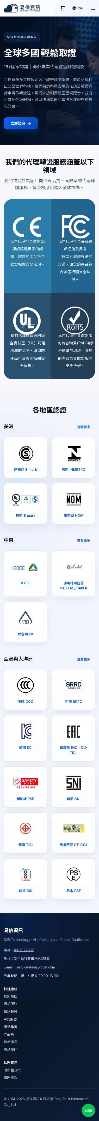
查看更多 (83, 427)
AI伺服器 (10, 1019)
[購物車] (63, 8)
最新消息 (10, 1042)
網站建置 (10, 1027)
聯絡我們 (10, 1049)
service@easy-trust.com (36, 967)
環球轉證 (10, 1011)
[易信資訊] (22, 8)
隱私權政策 (12, 1070)
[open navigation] (93, 8)
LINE (88, 1110)
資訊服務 (10, 1004)
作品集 (9, 1034)
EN (80, 8)
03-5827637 (24, 950)
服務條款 (10, 1078)
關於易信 (10, 996)
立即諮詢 (18, 123)
